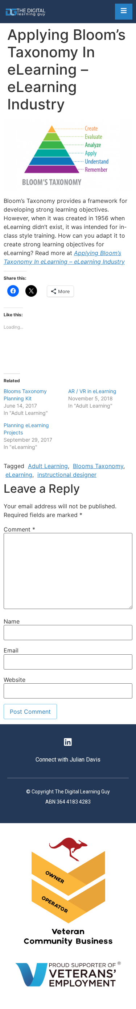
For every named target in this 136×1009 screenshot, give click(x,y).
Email (11, 650)
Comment (19, 529)
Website (14, 680)
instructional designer (66, 474)
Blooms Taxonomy (98, 466)
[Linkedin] (68, 742)
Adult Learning (48, 466)
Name (12, 621)
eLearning (18, 474)
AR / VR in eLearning (92, 391)
